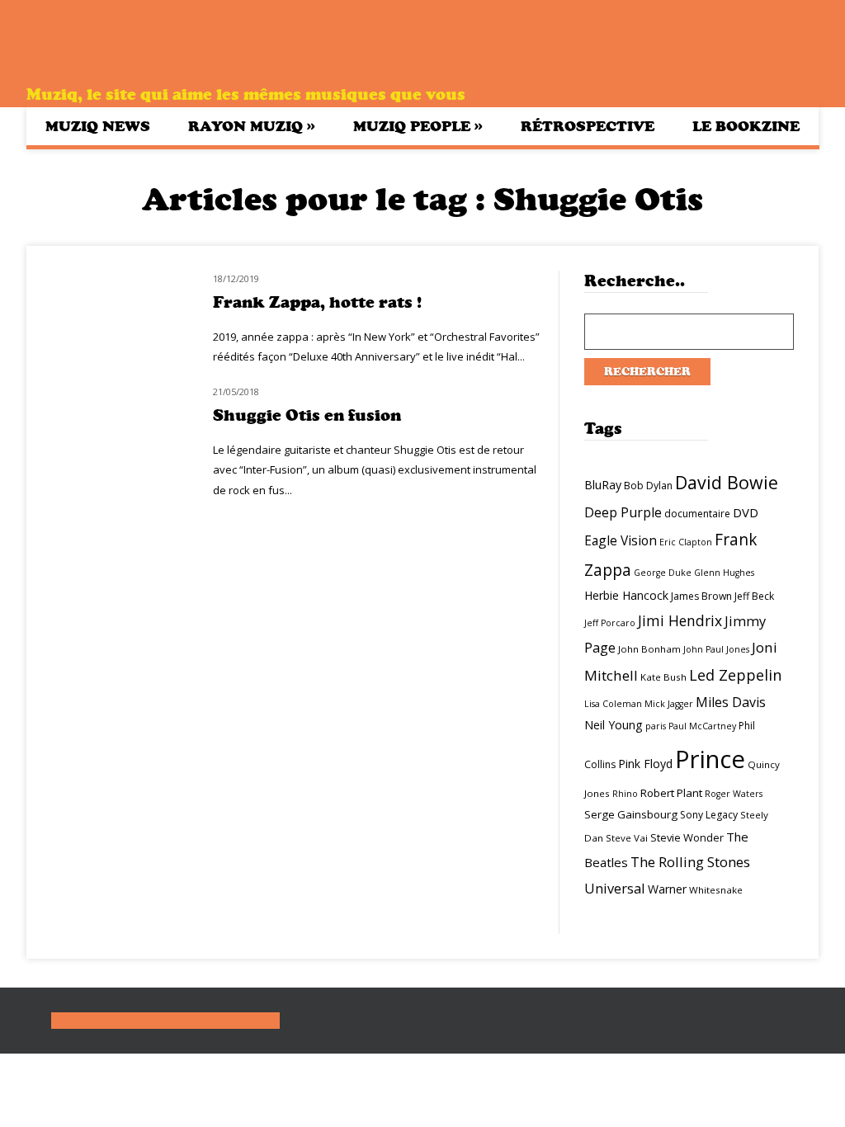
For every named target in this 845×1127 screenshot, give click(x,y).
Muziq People (418, 125)
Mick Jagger (668, 704)
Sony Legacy (709, 815)
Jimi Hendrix (680, 620)
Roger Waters (733, 793)
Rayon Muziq (251, 125)
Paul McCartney (702, 726)
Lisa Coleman (613, 704)
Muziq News (97, 126)
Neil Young (613, 725)
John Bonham (649, 649)
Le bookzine (746, 126)
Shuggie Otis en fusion (307, 415)
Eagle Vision (620, 540)
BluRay (602, 485)
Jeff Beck (754, 596)
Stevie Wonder (687, 837)
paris (655, 726)
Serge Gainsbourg (630, 814)
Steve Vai (627, 838)
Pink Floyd (645, 763)
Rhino (625, 793)
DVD (745, 512)
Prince (710, 759)
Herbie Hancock (626, 595)
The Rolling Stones (690, 861)
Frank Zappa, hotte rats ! (317, 302)
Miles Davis (731, 702)
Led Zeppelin (735, 675)
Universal (614, 888)
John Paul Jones (716, 649)
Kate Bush (663, 677)
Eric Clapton (685, 542)
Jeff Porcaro (609, 623)
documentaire (697, 514)
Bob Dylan (648, 486)
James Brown (701, 596)
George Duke (663, 572)
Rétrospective (587, 126)
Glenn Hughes (724, 572)
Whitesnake (716, 890)
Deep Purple (623, 512)
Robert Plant (671, 792)
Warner (667, 889)
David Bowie (726, 482)
